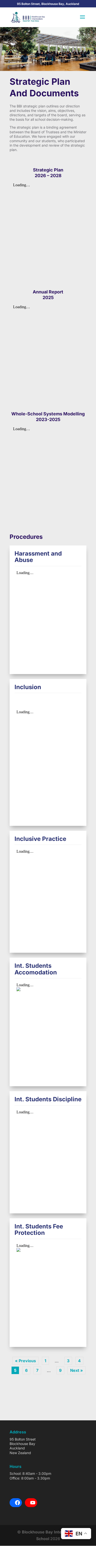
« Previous (25, 1360)
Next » (76, 1370)
